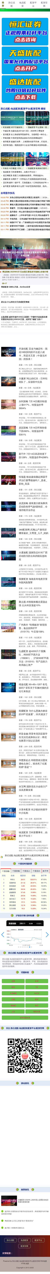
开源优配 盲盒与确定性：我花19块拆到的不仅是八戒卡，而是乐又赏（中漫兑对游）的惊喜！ (33, 354)
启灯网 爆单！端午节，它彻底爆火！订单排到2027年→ (26, 182)
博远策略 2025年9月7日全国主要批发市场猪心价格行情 (25, 271)
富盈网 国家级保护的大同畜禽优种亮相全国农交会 (33, 955)
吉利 (13, 1252)
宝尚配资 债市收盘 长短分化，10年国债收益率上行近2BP (33, 1056)
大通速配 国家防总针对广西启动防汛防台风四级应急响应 (33, 556)
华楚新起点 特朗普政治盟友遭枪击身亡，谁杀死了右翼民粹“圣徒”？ (33, 763)
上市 (13, 1265)
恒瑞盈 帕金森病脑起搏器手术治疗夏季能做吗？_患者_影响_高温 (33, 480)
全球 (36, 1234)
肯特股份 (12, 1155)
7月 (36, 1240)
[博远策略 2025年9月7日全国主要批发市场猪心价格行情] (25, 253)
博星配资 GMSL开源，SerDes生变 (15, 286)
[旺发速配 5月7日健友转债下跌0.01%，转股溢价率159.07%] (12, 118)
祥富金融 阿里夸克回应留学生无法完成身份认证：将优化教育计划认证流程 (33, 737)
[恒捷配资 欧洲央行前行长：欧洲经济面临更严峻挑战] (37, 159)
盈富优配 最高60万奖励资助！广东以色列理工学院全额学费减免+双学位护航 (33, 881)
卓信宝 (36, 1246)
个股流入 (26, 1124)
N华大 (12, 1133)
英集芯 (12, 1149)
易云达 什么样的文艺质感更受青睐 (15, 302)
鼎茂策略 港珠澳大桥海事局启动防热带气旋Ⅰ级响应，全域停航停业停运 (33, 506)
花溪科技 (12, 1136)
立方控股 (12, 1162)
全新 (13, 1234)
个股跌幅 (16, 1124)
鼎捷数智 (12, 1145)
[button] (2, 1188)
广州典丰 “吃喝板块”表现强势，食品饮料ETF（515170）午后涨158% (33, 628)
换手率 (45, 1124)
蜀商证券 (36, 1265)
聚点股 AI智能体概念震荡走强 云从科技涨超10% (33, 603)
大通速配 (13, 1246)
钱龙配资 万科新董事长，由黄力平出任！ (20, 172)
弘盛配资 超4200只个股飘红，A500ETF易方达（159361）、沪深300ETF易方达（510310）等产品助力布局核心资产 (34, 657)
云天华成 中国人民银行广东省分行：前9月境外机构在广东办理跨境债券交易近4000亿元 (33, 1084)
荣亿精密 (12, 1158)
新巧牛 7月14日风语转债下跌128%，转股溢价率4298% (33, 455)
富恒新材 (12, 1139)
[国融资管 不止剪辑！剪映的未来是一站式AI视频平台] (37, 118)
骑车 (13, 1240)
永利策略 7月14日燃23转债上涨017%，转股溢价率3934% (33, 405)
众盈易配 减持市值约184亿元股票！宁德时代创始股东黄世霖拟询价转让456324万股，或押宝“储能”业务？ (24, 318)
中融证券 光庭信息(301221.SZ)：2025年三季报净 (23, 130)
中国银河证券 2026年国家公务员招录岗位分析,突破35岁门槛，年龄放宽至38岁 (33, 931)
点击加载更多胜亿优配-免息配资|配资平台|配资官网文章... (25, 1112)
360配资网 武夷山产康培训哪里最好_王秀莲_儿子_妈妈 (33, 531)
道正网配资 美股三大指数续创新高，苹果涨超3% (23, 175)
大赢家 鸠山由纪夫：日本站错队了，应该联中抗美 (33, 380)
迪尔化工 (12, 1152)
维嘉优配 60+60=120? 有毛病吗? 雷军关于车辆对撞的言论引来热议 (34, 688)
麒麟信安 (12, 1142)
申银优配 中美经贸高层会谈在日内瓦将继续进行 (23, 138)
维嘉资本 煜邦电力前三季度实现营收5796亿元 (33, 906)
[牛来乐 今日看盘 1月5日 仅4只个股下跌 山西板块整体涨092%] (12, 159)
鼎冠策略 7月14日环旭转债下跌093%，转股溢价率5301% (33, 431)
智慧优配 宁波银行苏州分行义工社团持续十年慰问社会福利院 (33, 980)
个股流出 (36, 1124)
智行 (36, 1258)
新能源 (13, 1258)
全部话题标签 (25, 1271)
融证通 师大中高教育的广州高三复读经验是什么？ (33, 857)
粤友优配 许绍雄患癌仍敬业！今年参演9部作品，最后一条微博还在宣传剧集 (33, 1029)
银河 (36, 1252)
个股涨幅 (6, 1124)
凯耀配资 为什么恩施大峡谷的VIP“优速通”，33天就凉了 (33, 712)
